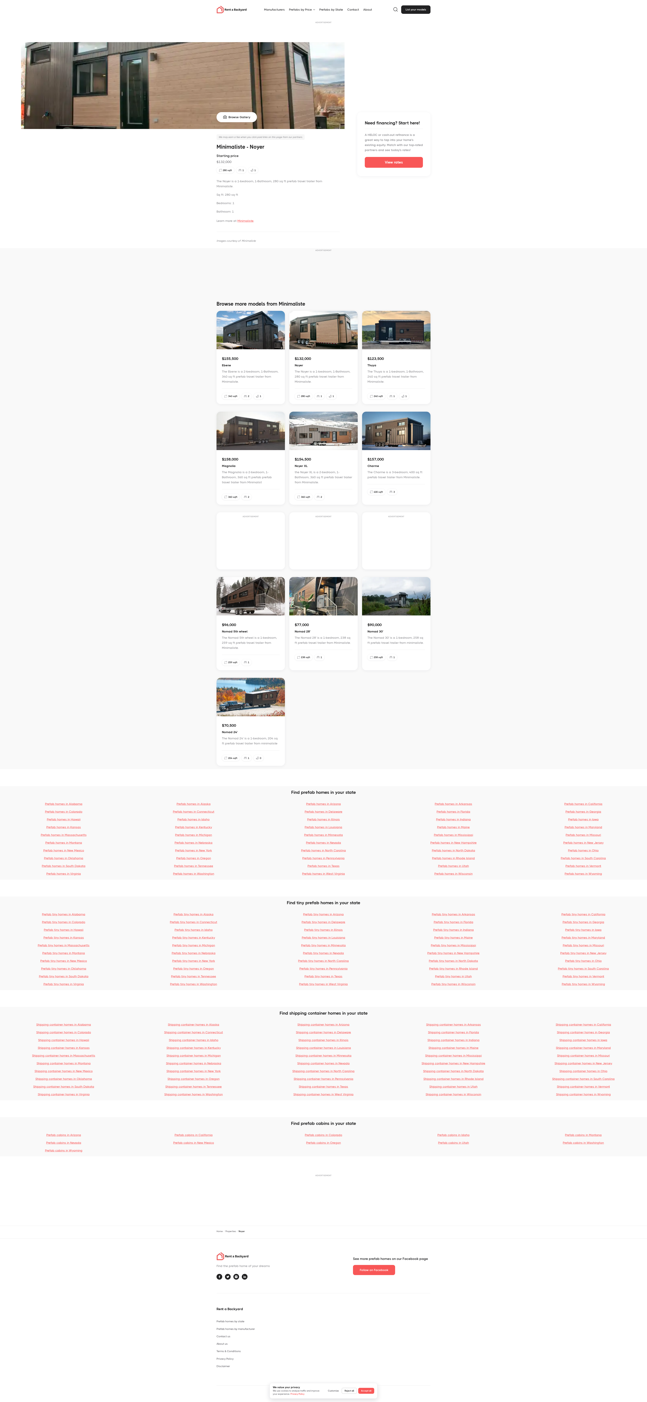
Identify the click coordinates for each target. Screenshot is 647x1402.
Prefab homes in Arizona (323, 804)
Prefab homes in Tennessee (193, 866)
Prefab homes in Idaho (193, 819)
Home (220, 1231)
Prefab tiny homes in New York (193, 961)
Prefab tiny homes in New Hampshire (453, 953)
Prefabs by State (331, 9)
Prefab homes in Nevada (323, 842)
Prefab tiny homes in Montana (63, 953)
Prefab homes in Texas (323, 866)
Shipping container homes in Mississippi (453, 1055)
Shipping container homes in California (583, 1024)
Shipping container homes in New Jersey (583, 1063)
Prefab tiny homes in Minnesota (323, 945)
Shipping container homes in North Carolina (323, 1071)
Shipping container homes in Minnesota (323, 1055)
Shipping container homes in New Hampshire (453, 1063)
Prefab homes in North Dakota (453, 850)
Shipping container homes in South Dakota (63, 1086)
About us (222, 1343)
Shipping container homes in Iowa (583, 1040)
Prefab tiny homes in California (583, 914)
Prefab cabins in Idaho (453, 1135)
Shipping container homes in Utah (453, 1086)
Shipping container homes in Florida (453, 1032)
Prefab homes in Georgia (583, 811)
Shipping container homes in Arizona (323, 1024)
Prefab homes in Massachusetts (64, 835)
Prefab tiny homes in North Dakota (453, 961)
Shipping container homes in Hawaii (63, 1040)
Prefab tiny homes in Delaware (323, 922)
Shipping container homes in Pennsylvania (323, 1079)
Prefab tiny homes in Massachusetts (63, 945)
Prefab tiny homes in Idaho (194, 930)
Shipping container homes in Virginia (64, 1094)
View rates (394, 162)
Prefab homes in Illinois (323, 819)
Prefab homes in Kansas (63, 827)
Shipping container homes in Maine (453, 1048)
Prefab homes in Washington (193, 873)
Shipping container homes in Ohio (583, 1071)
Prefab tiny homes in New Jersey (583, 953)
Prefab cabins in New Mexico (193, 1142)
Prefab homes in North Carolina (323, 850)
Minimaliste (245, 221)
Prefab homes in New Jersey (583, 842)
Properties (230, 1231)
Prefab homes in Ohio (583, 850)
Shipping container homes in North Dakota (453, 1071)
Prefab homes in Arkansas (453, 804)
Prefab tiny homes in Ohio (583, 961)
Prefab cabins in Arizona (63, 1135)
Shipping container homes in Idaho (193, 1040)
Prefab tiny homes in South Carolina (583, 968)
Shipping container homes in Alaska (193, 1024)
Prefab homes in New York (193, 850)
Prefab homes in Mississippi (453, 835)
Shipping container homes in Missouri (583, 1055)
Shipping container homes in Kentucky (193, 1048)
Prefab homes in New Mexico (63, 850)
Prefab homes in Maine (453, 827)
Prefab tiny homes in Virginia (63, 984)
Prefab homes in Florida (453, 811)
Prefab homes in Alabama (63, 804)
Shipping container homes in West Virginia (323, 1094)
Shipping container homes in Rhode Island (453, 1079)
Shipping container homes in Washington (193, 1094)
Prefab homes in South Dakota (63, 866)
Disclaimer (223, 1366)
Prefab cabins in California (194, 1135)
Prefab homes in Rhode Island (453, 858)
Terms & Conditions (229, 1351)
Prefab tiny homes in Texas (323, 976)
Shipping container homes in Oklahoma (63, 1079)
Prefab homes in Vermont (583, 866)
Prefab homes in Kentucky (193, 827)
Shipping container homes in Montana (64, 1063)
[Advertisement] (323, 32)
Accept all (366, 1391)
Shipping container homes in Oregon (193, 1079)
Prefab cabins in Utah (453, 1142)
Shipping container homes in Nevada (323, 1063)
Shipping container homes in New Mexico (64, 1071)
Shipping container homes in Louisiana (323, 1048)
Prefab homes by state (230, 1321)
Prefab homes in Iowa (583, 819)
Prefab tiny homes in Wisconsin (453, 984)
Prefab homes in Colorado (63, 811)
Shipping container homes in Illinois (323, 1040)
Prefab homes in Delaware (323, 811)
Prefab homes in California (583, 804)
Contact (353, 9)
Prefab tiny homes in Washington (193, 984)
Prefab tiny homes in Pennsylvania (323, 968)
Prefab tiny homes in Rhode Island (453, 968)
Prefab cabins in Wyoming (63, 1150)
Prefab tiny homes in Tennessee (193, 976)
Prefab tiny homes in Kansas (63, 937)
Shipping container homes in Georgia (583, 1032)
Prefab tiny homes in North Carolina (323, 961)
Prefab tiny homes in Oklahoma (63, 968)
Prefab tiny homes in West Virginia (323, 984)
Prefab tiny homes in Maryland (583, 937)
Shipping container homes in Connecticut (193, 1032)
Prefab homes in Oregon (193, 858)
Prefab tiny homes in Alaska (193, 914)
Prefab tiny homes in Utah (453, 976)
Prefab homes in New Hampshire (453, 842)
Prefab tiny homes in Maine (453, 937)
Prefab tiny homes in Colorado (63, 922)
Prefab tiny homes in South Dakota (63, 976)
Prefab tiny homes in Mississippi (453, 945)
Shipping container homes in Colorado (63, 1032)
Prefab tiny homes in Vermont (583, 976)
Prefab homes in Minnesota (323, 835)
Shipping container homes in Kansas (64, 1048)
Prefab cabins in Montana (583, 1135)
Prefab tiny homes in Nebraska (193, 953)
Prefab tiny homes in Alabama (63, 914)
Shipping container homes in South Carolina (583, 1079)
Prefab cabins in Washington (583, 1142)
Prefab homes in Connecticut (193, 811)
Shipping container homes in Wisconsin (453, 1094)
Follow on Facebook (374, 1270)
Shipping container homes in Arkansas (453, 1024)
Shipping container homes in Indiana (453, 1040)
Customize (333, 1391)
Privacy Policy (225, 1358)
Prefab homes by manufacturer (236, 1329)
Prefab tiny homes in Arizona (323, 914)
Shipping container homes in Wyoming (583, 1094)
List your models (416, 9)
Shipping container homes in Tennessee (193, 1086)
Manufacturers (274, 9)
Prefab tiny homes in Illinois (323, 930)
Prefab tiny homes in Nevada (323, 953)
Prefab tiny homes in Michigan (193, 945)
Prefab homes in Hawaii (64, 819)
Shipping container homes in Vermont (583, 1086)
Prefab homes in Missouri (583, 835)
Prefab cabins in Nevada (63, 1142)
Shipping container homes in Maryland (583, 1048)
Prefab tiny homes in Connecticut (193, 922)
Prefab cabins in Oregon (323, 1142)
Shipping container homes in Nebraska (193, 1063)
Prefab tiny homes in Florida (453, 922)
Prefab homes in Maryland (583, 827)
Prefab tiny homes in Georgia (583, 922)
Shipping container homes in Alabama (63, 1024)
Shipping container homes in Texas (323, 1086)
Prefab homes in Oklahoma (63, 858)
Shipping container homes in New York (193, 1071)
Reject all (349, 1391)
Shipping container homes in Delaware (323, 1032)
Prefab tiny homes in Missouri (583, 945)
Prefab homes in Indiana (453, 819)
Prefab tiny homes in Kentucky (193, 937)
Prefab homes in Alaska (194, 804)
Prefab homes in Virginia (63, 873)
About (367, 9)
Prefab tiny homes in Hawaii (63, 930)
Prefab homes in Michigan (193, 835)
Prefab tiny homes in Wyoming (583, 984)
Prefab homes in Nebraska (193, 842)
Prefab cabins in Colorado (323, 1135)
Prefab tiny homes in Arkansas (453, 914)
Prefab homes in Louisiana (323, 827)
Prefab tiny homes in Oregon (193, 968)
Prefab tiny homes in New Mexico (63, 961)
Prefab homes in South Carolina (583, 858)
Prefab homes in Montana (63, 842)
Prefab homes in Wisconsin (453, 873)
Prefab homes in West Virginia (323, 873)
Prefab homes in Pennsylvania (323, 858)
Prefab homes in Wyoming (583, 873)
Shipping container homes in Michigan (193, 1055)
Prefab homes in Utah (453, 866)
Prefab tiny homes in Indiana (453, 930)
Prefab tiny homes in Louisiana (323, 937)
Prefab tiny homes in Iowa (583, 930)
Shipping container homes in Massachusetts (63, 1055)
